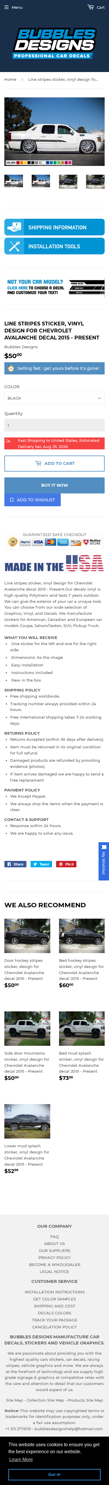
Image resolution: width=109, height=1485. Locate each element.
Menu (17, 7)
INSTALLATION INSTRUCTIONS (55, 1292)
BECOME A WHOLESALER (54, 1264)
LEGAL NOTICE (54, 1271)
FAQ (54, 1236)
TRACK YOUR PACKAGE (54, 1320)
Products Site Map (85, 1400)
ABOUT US (54, 1243)
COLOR (11, 386)
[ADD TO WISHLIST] (9, 923)
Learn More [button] (21, 1459)
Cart (100, 7)
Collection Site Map (45, 1400)
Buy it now (54, 485)
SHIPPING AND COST (54, 1306)
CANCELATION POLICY (54, 1327)
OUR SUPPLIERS (54, 1250)
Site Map (14, 1400)
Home (10, 79)
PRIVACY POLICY (54, 1257)
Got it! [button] (54, 1474)
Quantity (13, 413)
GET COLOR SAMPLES (54, 1299)
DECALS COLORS (54, 1313)
